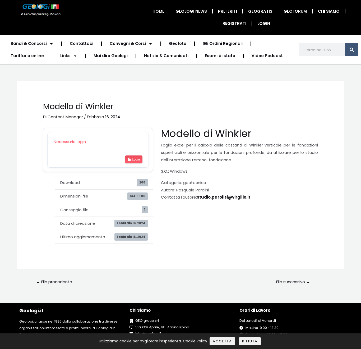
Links (65, 55)
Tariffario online (27, 55)
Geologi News (191, 11)
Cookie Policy (195, 341)
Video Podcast (267, 55)
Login (263, 23)
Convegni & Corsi (128, 43)
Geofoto (177, 43)
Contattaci (81, 43)
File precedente (54, 281)
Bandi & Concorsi (29, 43)
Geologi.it (31, 310)
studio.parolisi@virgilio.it (223, 197)
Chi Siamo (329, 11)
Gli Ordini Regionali (223, 43)
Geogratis (260, 11)
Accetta (222, 341)
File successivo (293, 281)
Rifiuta (250, 341)
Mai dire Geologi (111, 55)
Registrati (234, 23)
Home (158, 11)
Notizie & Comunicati (166, 55)
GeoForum (295, 11)
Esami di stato (220, 55)
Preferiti (227, 11)
